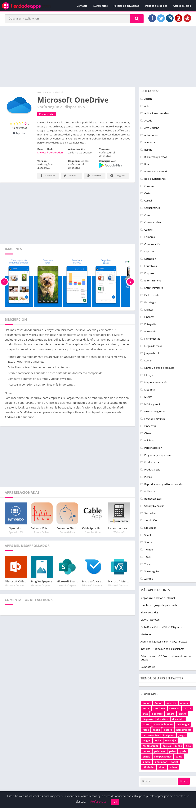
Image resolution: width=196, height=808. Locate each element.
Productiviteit (152, 469)
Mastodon (146, 634)
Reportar (20, 133)
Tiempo (148, 549)
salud (179, 756)
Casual (148, 200)
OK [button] (115, 801)
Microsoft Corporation (50, 152)
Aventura (149, 142)
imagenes (168, 735)
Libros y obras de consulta (159, 367)
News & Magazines (155, 411)
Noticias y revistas (154, 418)
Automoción (151, 135)
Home (40, 92)
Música (148, 397)
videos (173, 767)
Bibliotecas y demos (155, 157)
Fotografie (150, 331)
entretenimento (163, 724)
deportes (157, 713)
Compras (149, 237)
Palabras (149, 440)
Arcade (148, 120)
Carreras (149, 186)
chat (145, 713)
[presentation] (4, 282)
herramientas (151, 735)
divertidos (178, 719)
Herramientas (152, 338)
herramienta (183, 729)
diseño (183, 713)
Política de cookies (156, 5)
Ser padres (150, 513)
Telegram (120, 175)
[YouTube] (178, 18)
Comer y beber (152, 222)
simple (146, 762)
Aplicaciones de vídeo (156, 113)
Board (147, 164)
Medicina (149, 389)
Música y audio (152, 404)
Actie (147, 106)
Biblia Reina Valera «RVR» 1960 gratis (160, 627)
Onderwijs (150, 426)
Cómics (148, 229)
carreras (174, 708)
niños (178, 746)
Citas (147, 215)
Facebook (50, 175)
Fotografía (150, 324)
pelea (172, 751)
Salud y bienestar (154, 506)
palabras (159, 751)
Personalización (153, 447)
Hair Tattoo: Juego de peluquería (158, 605)
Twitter (72, 175)
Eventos (149, 309)
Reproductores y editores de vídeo (164, 484)
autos (146, 708)
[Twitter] (161, 18)
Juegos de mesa (153, 346)
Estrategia (150, 302)
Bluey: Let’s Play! (149, 612)
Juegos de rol (151, 353)
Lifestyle (149, 375)
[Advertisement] (98, 56)
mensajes (170, 740)
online (146, 751)
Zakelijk (148, 578)
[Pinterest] (187, 18)
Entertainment (152, 280)
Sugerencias (100, 5)
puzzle (146, 756)
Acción (148, 98)
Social (147, 535)
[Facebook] (152, 18)
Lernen (148, 360)
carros (187, 708)
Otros (147, 433)
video (162, 767)
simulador (161, 762)
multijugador (150, 746)
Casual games (152, 208)
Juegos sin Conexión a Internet (157, 598)
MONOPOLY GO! (149, 619)
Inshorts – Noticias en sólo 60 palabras (162, 649)
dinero (171, 713)
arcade (184, 703)
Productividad (55, 92)
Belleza (148, 149)
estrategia (183, 724)
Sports (148, 542)
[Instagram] (170, 18)
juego (182, 735)
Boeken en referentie (156, 171)
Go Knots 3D (147, 667)
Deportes (149, 251)
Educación (150, 258)
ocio (188, 746)
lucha (157, 740)
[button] (137, 18)
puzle (183, 751)
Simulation (150, 527)
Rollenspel (150, 491)
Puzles (148, 477)
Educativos (150, 266)
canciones (159, 708)
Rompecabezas (153, 498)
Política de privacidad (126, 5)
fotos (146, 729)
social (174, 762)
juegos (146, 740)
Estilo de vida (151, 295)
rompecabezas (163, 756)
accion (146, 703)
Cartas (148, 193)
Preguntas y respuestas (157, 455)
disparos (148, 719)
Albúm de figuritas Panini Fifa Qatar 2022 (163, 641)
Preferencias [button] (98, 801)
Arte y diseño (151, 128)
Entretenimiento (153, 287)
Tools (147, 557)
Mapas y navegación (155, 382)
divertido (162, 719)
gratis (156, 729)
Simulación (150, 520)
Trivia (147, 564)
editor (146, 724)
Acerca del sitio (182, 5)
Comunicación (152, 244)
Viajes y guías (151, 571)
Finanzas (149, 317)
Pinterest (96, 175)
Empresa (149, 273)
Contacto (82, 5)
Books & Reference (155, 178)
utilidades (148, 767)
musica (167, 746)
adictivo (171, 703)
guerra (168, 729)
